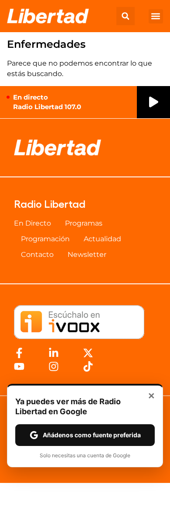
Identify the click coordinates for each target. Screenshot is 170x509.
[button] (125, 16)
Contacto (37, 254)
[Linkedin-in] (53, 353)
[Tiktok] (88, 366)
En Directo (32, 223)
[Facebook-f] (19, 353)
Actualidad (102, 239)
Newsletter (87, 254)
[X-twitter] (88, 353)
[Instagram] (53, 366)
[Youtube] (19, 366)
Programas (83, 223)
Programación (45, 239)
